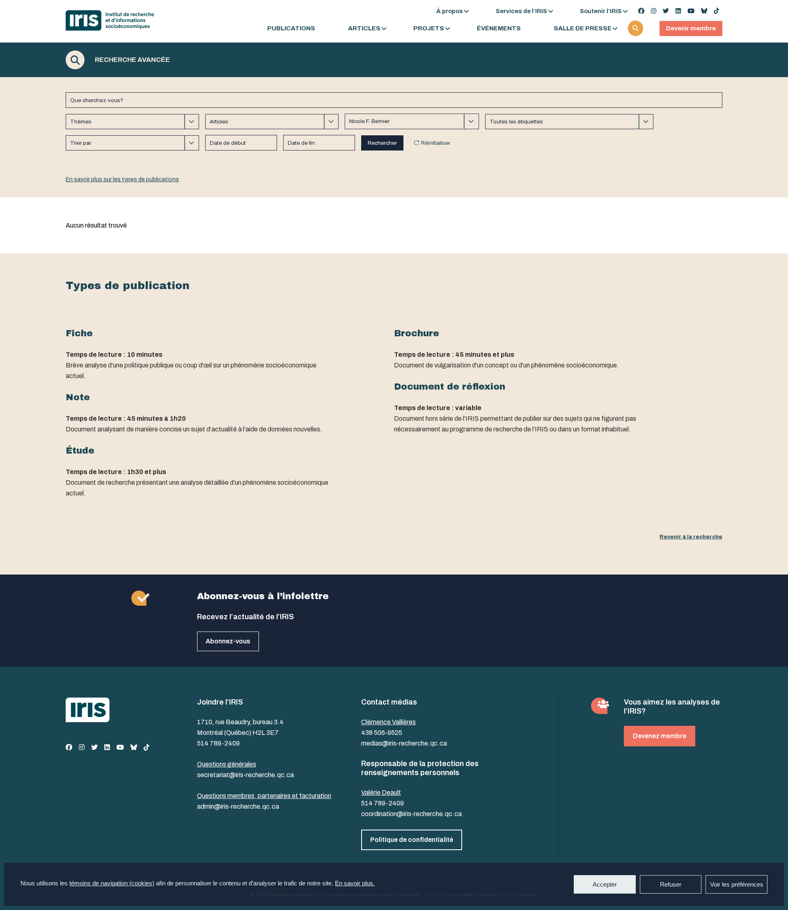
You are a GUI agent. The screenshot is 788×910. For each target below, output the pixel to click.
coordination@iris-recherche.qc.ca (411, 813)
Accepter (605, 884)
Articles (364, 28)
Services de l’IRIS (521, 11)
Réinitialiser (435, 143)
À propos (449, 11)
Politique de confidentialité (411, 839)
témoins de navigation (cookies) (111, 883)
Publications (291, 28)
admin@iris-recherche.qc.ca (238, 806)
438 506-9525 (381, 732)
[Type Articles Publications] (272, 121)
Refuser (670, 884)
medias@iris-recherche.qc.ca (404, 743)
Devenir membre (691, 28)
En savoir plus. (355, 883)
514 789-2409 (218, 743)
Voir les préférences (736, 884)
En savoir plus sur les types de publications (122, 179)
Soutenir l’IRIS (601, 11)
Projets (428, 28)
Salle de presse (583, 28)
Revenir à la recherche (691, 537)
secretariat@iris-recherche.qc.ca (245, 774)
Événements (499, 28)
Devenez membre (659, 735)
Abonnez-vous (228, 641)
